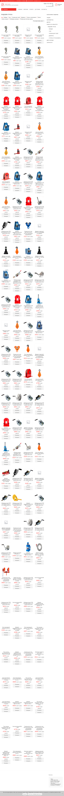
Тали (10, 17)
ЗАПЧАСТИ (49, 42)
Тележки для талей (16, 17)
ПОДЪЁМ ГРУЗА (52, 26)
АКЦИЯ (48, 17)
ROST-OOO (7, 4)
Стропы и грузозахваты (31, 17)
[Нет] (62, 793)
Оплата (31, 9)
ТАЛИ (50, 31)
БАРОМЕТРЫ (50, 19)
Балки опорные (5, 19)
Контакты (44, 9)
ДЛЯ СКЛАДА (50, 40)
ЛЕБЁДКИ (51, 28)
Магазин (26, 9)
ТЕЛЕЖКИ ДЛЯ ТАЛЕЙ (53, 33)
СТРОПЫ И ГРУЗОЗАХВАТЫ (55, 38)
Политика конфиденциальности (35, 794)
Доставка (37, 9)
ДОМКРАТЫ (51, 35)
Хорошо (24, 794)
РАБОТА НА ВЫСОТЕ (52, 24)
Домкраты (23, 17)
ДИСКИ (48, 22)
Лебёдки (5, 17)
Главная (20, 9)
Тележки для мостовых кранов (26, 19)
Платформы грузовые (14, 19)
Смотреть (6, 42)
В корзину (6, 40)
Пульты (39, 17)
